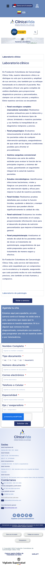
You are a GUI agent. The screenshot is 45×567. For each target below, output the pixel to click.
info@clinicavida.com (10, 507)
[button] (8, 6)
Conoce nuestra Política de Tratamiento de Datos (14, 554)
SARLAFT (35, 554)
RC (5, 360)
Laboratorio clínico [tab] (11, 57)
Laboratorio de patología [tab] (14, 293)
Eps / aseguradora (13, 405)
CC (15, 360)
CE (21, 360)
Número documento (14, 365)
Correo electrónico (13, 375)
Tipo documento (12, 356)
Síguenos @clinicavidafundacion (22, 518)
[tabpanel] (22, 175)
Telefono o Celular (13, 385)
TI (10, 360)
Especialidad (10, 395)
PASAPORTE (29, 360)
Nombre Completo (13, 346)
